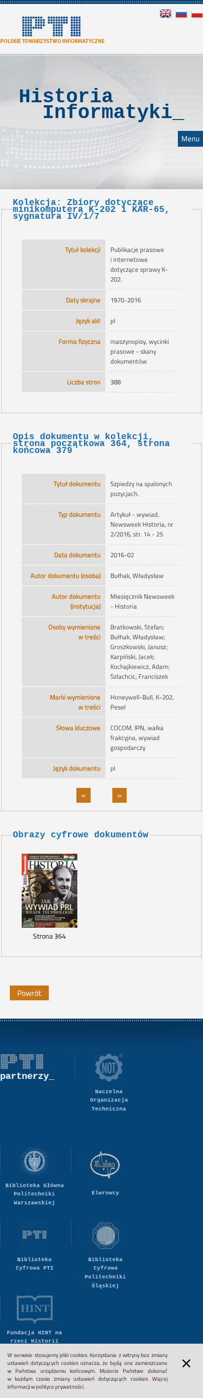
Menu (190, 138)
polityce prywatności (59, 1387)
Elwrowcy (105, 1193)
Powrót (29, 993)
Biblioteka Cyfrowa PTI (35, 1264)
